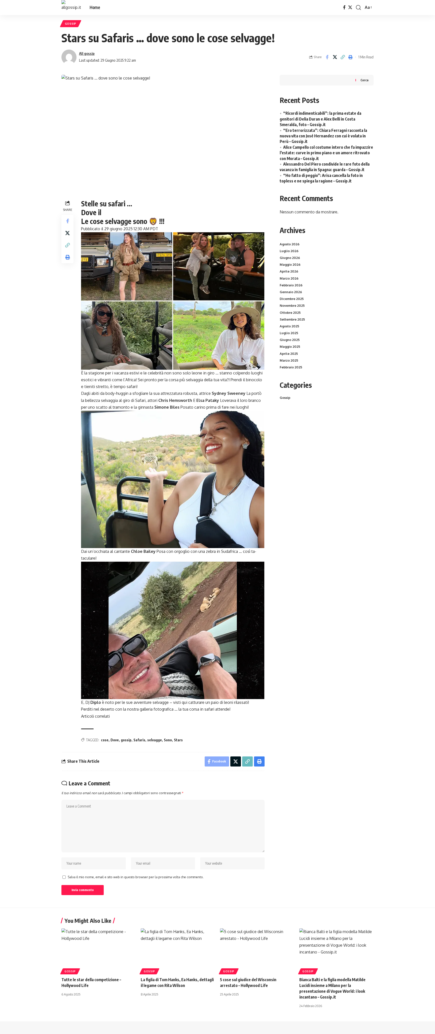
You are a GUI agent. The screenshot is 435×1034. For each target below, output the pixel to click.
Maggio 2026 (290, 264)
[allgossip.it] (71, 7)
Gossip (70, 23)
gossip (126, 740)
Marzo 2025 (289, 360)
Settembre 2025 (292, 319)
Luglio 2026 (289, 251)
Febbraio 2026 (291, 285)
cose (104, 740)
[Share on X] (334, 57)
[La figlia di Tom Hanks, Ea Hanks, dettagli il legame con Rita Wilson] (178, 950)
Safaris (139, 740)
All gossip (87, 53)
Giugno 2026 (290, 258)
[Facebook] (344, 7)
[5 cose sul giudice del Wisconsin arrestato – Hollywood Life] (257, 950)
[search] (358, 7)
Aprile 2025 (289, 354)
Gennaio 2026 (291, 292)
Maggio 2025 (290, 346)
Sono (168, 740)
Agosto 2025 (289, 326)
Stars (178, 740)
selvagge (154, 740)
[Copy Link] (342, 57)
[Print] (350, 57)
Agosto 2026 (290, 244)
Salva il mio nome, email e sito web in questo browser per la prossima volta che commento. (136, 877)
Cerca (364, 80)
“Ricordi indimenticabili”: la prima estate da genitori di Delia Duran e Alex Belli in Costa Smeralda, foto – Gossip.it (320, 119)
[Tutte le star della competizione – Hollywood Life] (98, 950)
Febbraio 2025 (291, 367)
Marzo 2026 (289, 278)
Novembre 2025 (292, 305)
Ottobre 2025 (290, 313)
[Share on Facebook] (327, 57)
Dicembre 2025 (292, 299)
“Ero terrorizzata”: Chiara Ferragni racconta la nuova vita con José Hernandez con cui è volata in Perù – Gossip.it (323, 136)
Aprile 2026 (289, 271)
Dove (115, 740)
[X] (350, 7)
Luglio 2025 (289, 333)
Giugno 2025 (290, 340)
